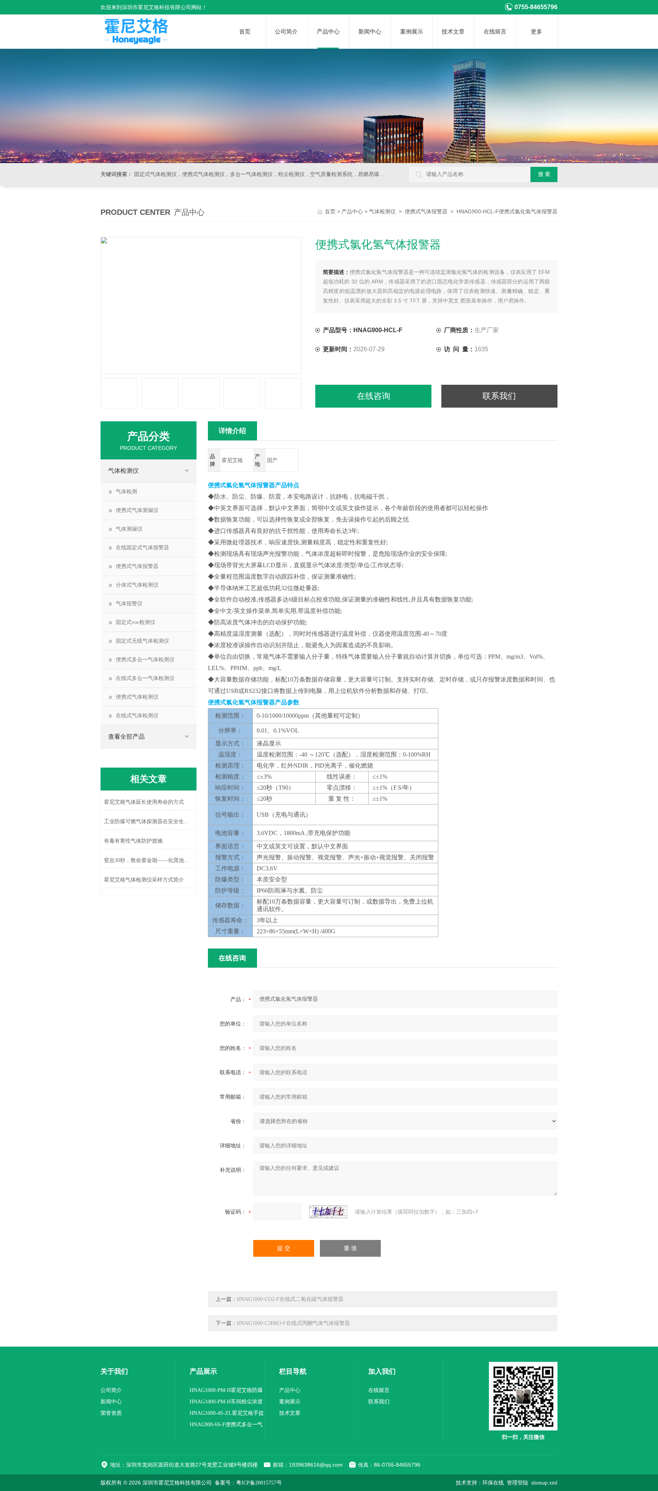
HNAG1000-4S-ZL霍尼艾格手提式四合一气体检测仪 (227, 1414)
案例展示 (411, 32)
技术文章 (453, 32)
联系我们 (499, 396)
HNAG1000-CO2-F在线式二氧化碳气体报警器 (290, 1299)
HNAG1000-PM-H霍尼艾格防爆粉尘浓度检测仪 (226, 1391)
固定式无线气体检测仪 (142, 641)
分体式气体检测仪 (137, 585)
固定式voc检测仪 (135, 622)
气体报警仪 (129, 603)
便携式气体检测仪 (137, 697)
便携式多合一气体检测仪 (145, 659)
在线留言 (495, 32)
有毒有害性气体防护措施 (133, 841)
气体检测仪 (382, 211)
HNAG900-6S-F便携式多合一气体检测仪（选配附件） (226, 1426)
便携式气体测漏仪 (137, 510)
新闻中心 (369, 32)
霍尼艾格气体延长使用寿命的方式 (144, 802)
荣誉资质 (111, 1413)
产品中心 (328, 32)
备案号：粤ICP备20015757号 (248, 1483)
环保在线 (493, 1483)
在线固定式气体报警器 (142, 547)
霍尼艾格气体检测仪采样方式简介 (144, 880)
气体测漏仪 (129, 529)
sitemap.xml (544, 1483)
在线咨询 (373, 396)
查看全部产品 (126, 736)
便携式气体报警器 (426, 211)
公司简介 (286, 32)
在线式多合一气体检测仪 (145, 678)
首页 (245, 32)
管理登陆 (517, 1483)
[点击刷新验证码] (328, 1211)
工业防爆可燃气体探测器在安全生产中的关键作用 (148, 821)
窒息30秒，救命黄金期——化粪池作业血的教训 (148, 860)
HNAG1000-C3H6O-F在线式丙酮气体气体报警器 (293, 1323)
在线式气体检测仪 (137, 715)
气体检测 (126, 491)
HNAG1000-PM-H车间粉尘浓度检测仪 (226, 1403)
